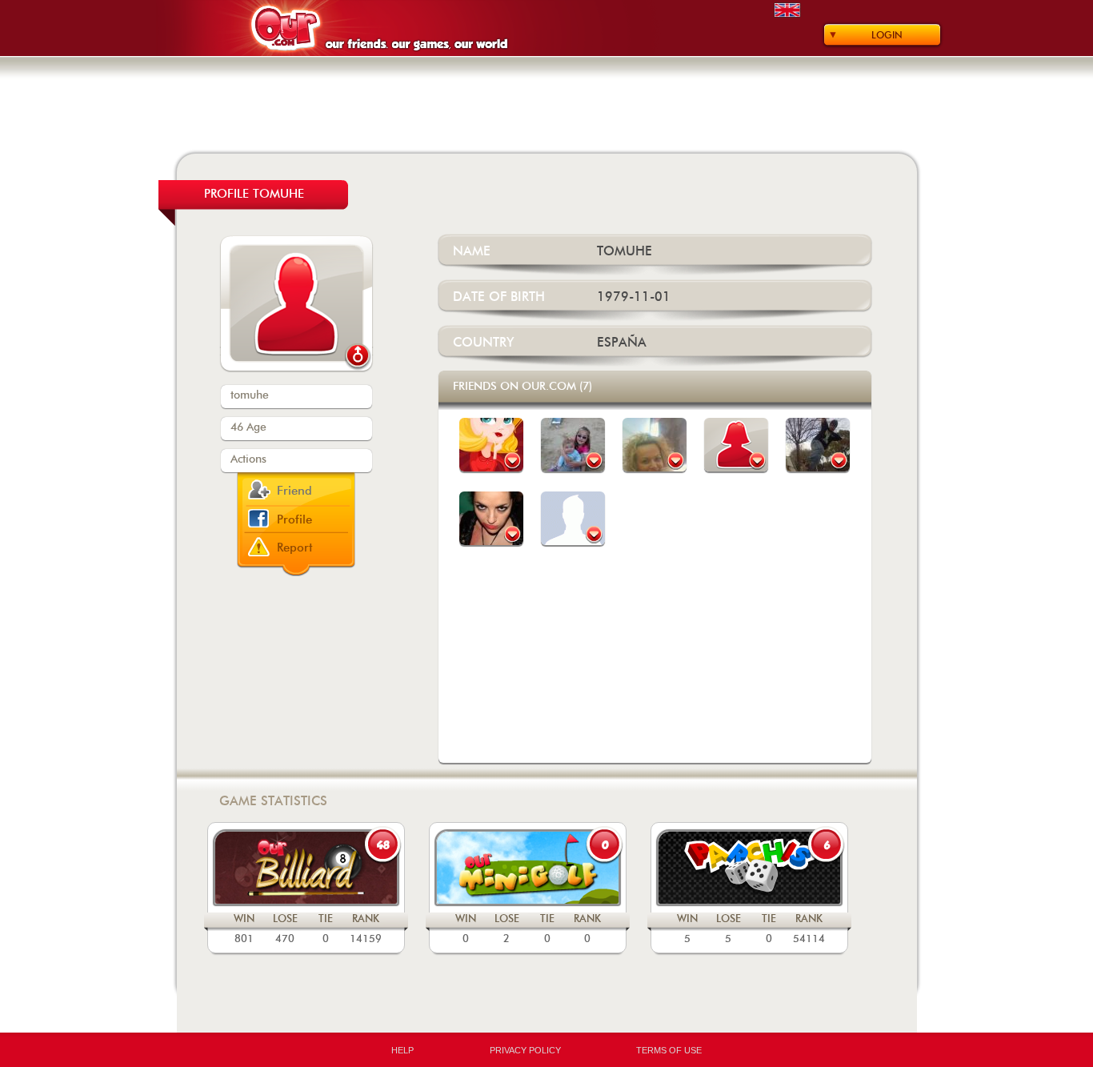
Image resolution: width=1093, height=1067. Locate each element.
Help (402, 1050)
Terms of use (669, 1050)
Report (295, 548)
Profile (294, 520)
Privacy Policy (525, 1050)
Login (887, 35)
